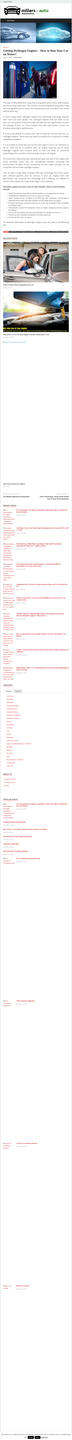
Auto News (10, 696)
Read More (44, 1437)
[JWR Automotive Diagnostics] (9, 1001)
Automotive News (12, 709)
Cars (8, 731)
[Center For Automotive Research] (9, 1143)
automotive (13, 232)
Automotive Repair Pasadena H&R (14, 822)
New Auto (6, 47)
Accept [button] (31, 1437)
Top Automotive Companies (15, 759)
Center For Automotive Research (26, 1143)
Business (9, 721)
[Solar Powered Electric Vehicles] (36, 412)
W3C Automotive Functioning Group (28, 858)
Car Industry (10, 724)
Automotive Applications (11, 844)
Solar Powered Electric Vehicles (14, 484)
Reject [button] (37, 1437)
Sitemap (6, 785)
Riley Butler (18, 57)
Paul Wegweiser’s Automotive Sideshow (15, 851)
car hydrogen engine (43, 232)
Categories (8, 691)
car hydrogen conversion (26, 232)
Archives (18, 691)
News (8, 756)
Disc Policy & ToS (9, 782)
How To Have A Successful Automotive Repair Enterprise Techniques (25, 829)
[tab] (8, 691)
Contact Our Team (9, 779)
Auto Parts (10, 699)
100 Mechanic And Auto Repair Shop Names (17, 836)
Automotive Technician (13, 715)
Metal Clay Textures (22, 1286)
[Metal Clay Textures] (9, 1286)
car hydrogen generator (59, 232)
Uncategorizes (11, 763)
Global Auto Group (12, 740)
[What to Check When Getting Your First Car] (36, 263)
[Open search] (67, 20)
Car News (10, 728)
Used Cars (10, 766)
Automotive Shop (12, 712)
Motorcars (10, 750)
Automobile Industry (13, 705)
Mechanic (9, 747)
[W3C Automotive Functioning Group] (9, 858)
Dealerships (10, 737)
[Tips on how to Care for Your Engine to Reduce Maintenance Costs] (36, 312)
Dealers (9, 734)
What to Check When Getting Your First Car (18, 285)
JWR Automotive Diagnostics (25, 1001)
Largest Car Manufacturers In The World (19, 744)
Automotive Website (13, 718)
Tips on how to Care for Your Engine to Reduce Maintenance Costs (26, 334)
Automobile (10, 702)
